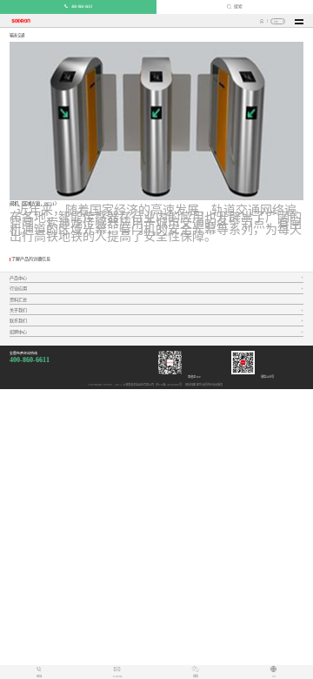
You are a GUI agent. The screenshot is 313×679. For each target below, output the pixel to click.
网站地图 (189, 385)
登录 (262, 21)
